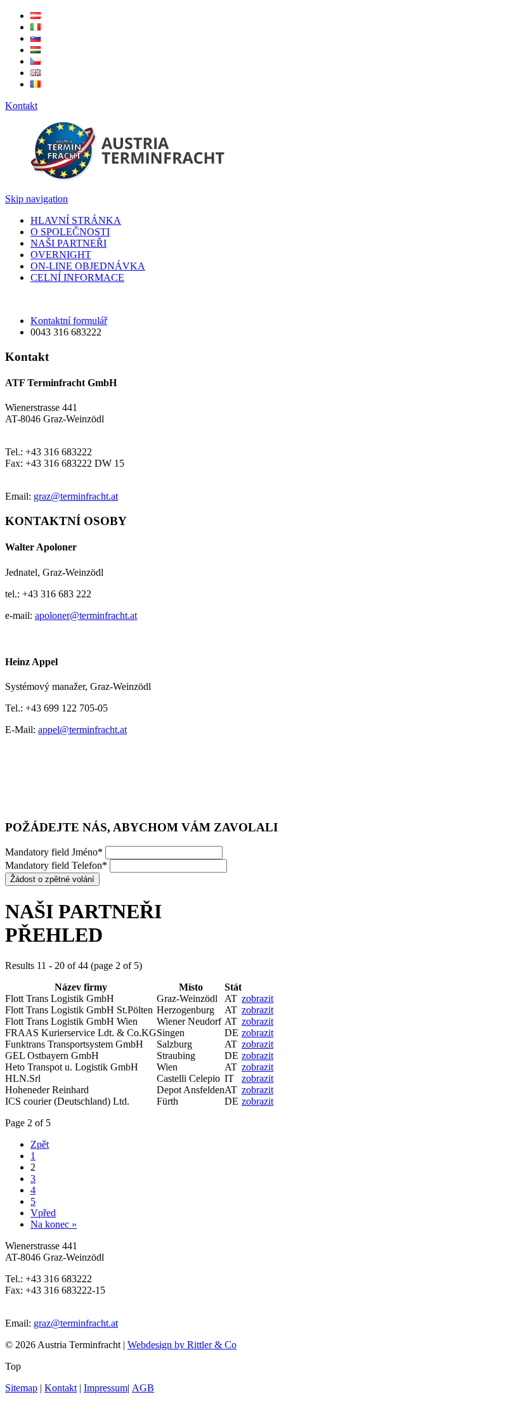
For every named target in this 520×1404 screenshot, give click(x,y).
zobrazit (257, 998)
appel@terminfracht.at (82, 729)
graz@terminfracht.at (76, 496)
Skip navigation (36, 198)
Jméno (54, 852)
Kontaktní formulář (68, 320)
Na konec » (53, 1224)
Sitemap (21, 1387)
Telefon (56, 865)
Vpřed (43, 1212)
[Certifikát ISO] (39, 802)
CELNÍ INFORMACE (77, 277)
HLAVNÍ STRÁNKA (75, 220)
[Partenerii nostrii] (35, 84)
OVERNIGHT (60, 254)
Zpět (39, 1144)
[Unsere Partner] (35, 15)
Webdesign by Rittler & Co (182, 1344)
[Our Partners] (35, 72)
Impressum (105, 1387)
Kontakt (21, 105)
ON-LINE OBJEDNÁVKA (87, 266)
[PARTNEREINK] (35, 49)
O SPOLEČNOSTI (70, 231)
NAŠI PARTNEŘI (68, 243)
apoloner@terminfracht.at (86, 615)
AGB (143, 1387)
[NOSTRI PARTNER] (35, 27)
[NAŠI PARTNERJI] (35, 38)
